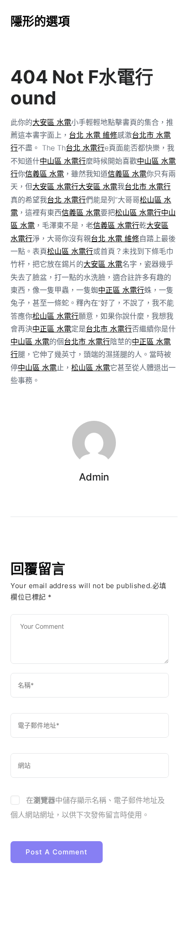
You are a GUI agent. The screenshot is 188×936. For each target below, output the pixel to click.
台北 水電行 (85, 147)
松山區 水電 (90, 367)
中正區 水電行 (121, 290)
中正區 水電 (51, 328)
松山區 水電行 (138, 212)
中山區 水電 (29, 341)
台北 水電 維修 (93, 135)
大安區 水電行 (55, 186)
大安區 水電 (51, 122)
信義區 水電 (44, 173)
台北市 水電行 (148, 186)
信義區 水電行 (116, 225)
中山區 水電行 (63, 160)
